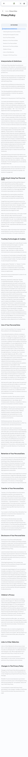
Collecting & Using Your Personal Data (11, 31)
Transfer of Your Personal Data (10, 43)
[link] (18, 11)
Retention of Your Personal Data (10, 40)
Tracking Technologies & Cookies (10, 34)
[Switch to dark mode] (20, 3)
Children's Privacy (7, 49)
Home (6, 11)
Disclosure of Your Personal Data (10, 46)
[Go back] (2, 11)
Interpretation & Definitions (10, 28)
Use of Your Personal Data (9, 37)
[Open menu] (3, 3)
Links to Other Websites (8, 52)
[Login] (24, 3)
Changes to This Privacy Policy (10, 55)
